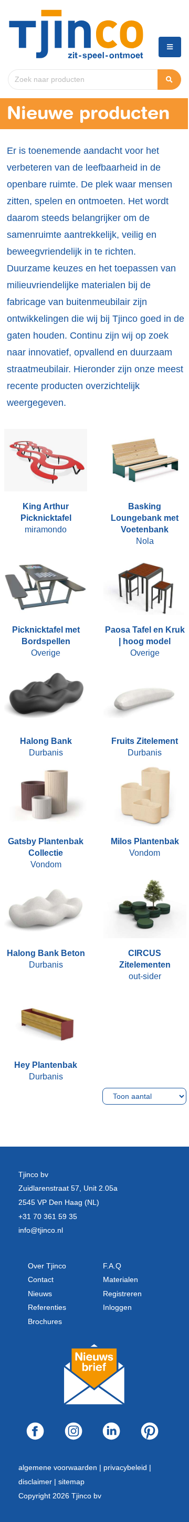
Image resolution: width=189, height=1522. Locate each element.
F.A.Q (112, 1266)
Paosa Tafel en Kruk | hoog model (145, 635)
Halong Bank (46, 741)
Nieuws (40, 1293)
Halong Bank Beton (46, 953)
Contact (41, 1279)
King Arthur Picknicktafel (45, 512)
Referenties (47, 1307)
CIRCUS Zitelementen (145, 959)
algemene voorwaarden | (60, 1467)
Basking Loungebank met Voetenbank (144, 518)
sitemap (71, 1481)
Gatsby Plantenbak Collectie (45, 847)
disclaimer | (38, 1481)
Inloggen (117, 1307)
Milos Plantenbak (145, 841)
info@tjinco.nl (40, 1230)
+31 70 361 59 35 (47, 1216)
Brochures (45, 1321)
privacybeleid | (127, 1467)
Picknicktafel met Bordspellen (46, 635)
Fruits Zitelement (144, 741)
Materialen (120, 1279)
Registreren (122, 1293)
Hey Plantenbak (45, 1065)
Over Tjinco (47, 1266)
